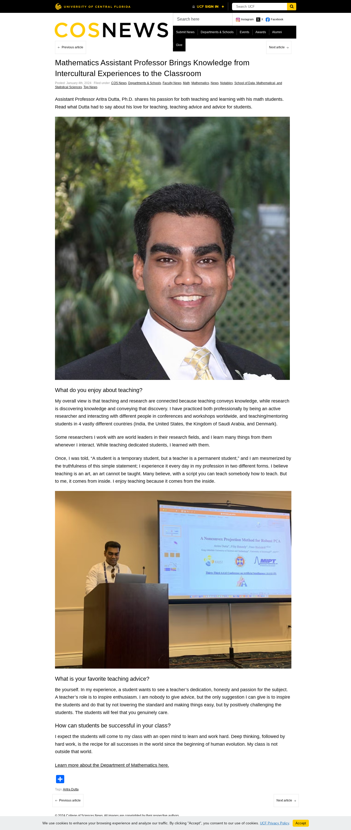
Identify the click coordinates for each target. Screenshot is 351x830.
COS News (119, 83)
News (215, 83)
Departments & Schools (217, 32)
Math (186, 83)
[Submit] (291, 6)
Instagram (247, 19)
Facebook (277, 19)
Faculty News (172, 83)
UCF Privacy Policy (274, 823)
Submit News (185, 32)
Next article (277, 47)
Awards (260, 32)
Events (244, 32)
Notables (226, 83)
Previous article (72, 47)
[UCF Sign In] (208, 6)
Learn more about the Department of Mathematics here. (112, 765)
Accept (300, 823)
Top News (90, 87)
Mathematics (200, 83)
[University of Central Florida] (93, 6)
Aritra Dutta (71, 789)
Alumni (277, 32)
